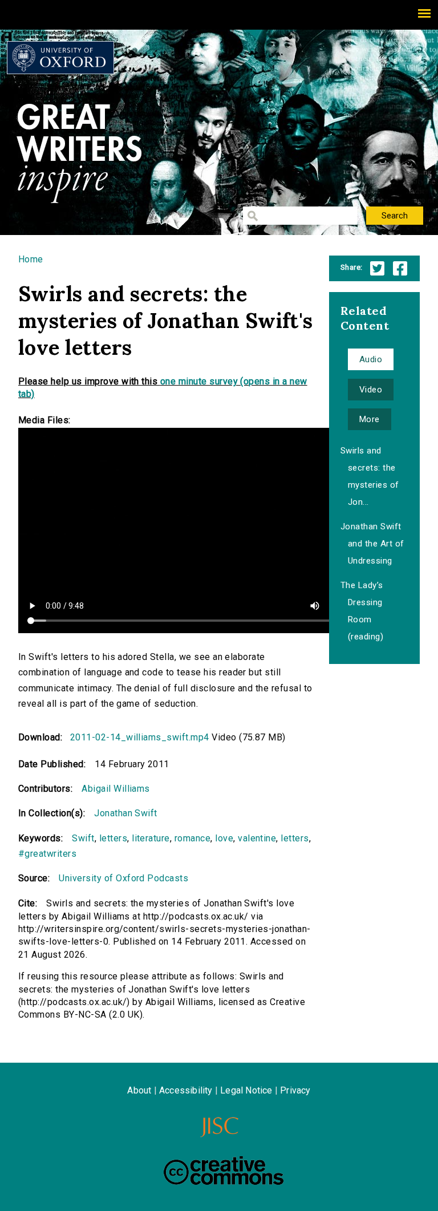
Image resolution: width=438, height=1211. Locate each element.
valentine (257, 838)
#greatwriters (47, 853)
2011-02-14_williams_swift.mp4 (139, 737)
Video (370, 389)
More (369, 419)
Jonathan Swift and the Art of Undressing (372, 543)
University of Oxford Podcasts (123, 878)
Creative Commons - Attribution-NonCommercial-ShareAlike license (223, 1170)
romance (192, 838)
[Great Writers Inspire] (60, 58)
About (139, 1090)
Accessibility (186, 1090)
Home (30, 259)
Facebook (400, 268)
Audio (370, 359)
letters (113, 838)
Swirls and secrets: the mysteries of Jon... (369, 476)
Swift (83, 838)
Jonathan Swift (125, 813)
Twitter (377, 268)
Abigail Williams (116, 788)
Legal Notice (246, 1090)
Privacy (295, 1090)
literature (151, 838)
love (224, 838)
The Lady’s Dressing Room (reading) (361, 611)
